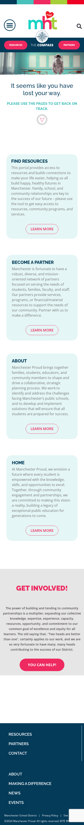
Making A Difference (30, 783)
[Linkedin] (61, 718)
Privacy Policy (50, 815)
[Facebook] (56, 707)
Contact (18, 753)
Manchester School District (20, 815)
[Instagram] (72, 718)
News (14, 793)
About (15, 774)
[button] (10, 25)
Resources (20, 734)
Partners (19, 743)
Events (16, 802)
